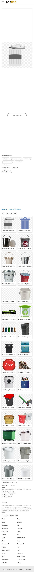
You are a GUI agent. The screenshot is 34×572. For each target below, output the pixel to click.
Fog (18, 534)
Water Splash (21, 556)
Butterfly (19, 522)
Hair (18, 547)
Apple (3, 522)
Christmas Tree (6, 544)
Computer (20, 553)
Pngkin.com (5, 559)
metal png (5, 159)
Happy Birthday (6, 550)
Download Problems (14, 209)
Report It (4, 209)
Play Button (5, 531)
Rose (3, 541)
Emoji (18, 541)
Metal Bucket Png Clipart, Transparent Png (14, 478)
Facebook (4, 562)
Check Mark (20, 544)
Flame (19, 519)
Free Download (17, 115)
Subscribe (20, 528)
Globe (3, 553)
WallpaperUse (21, 538)
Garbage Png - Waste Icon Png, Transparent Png (15, 301)
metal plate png (7, 165)
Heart (3, 519)
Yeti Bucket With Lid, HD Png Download (13, 354)
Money (19, 562)
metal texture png (8, 162)
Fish (18, 550)
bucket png (19, 162)
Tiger (3, 538)
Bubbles (4, 534)
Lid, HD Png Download (8, 390)
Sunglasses (5, 525)
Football (4, 547)
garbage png (27, 159)
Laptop (19, 531)
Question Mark (21, 559)
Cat (18, 525)
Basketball (5, 528)
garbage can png (16, 159)
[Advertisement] (17, 25)
